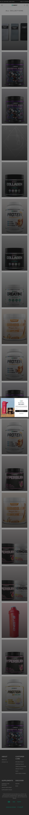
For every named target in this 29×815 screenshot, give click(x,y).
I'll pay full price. (21, 413)
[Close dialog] (27, 399)
